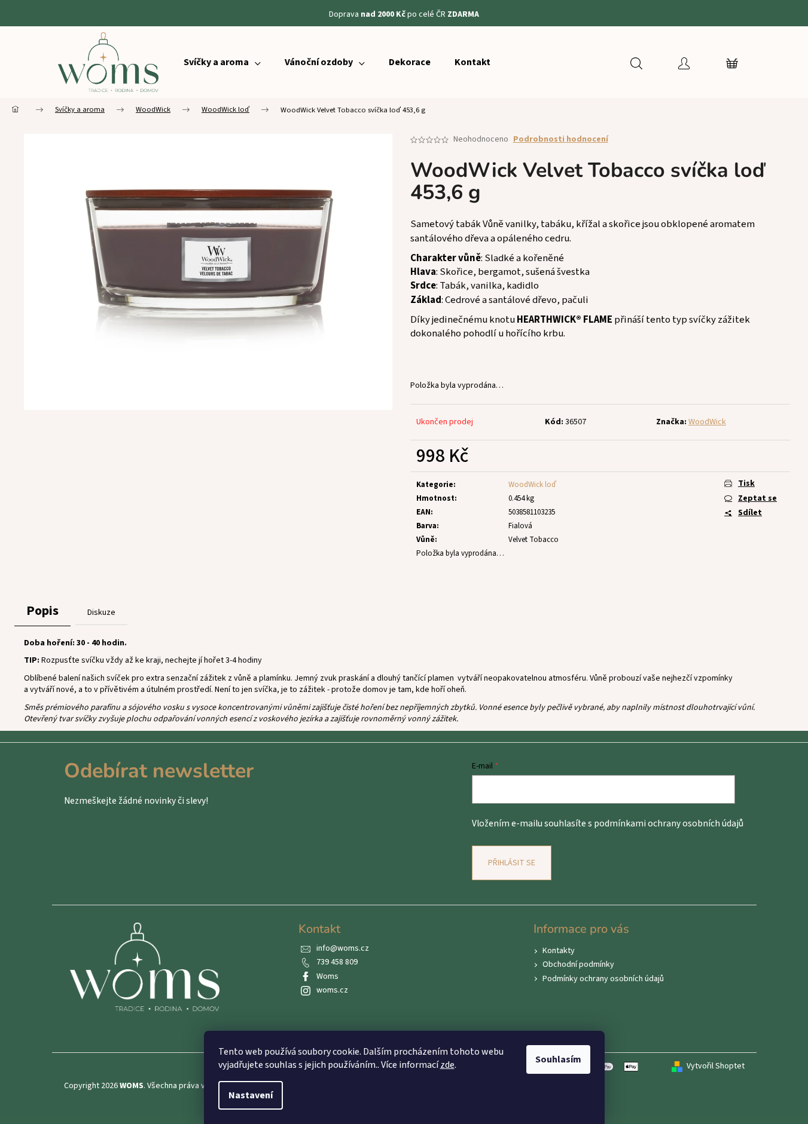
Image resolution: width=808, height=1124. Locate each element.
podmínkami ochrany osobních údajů (668, 823)
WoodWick (707, 422)
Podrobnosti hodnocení (560, 139)
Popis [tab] (42, 610)
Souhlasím (558, 1059)
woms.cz (332, 990)
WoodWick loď (532, 484)
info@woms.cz (342, 948)
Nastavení (250, 1095)
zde (447, 1064)
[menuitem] (222, 62)
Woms (327, 976)
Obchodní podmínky (578, 964)
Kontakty (558, 951)
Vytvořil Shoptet (716, 1066)
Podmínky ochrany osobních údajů (603, 979)
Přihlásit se (511, 863)
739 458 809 (337, 962)
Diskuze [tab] (101, 612)
